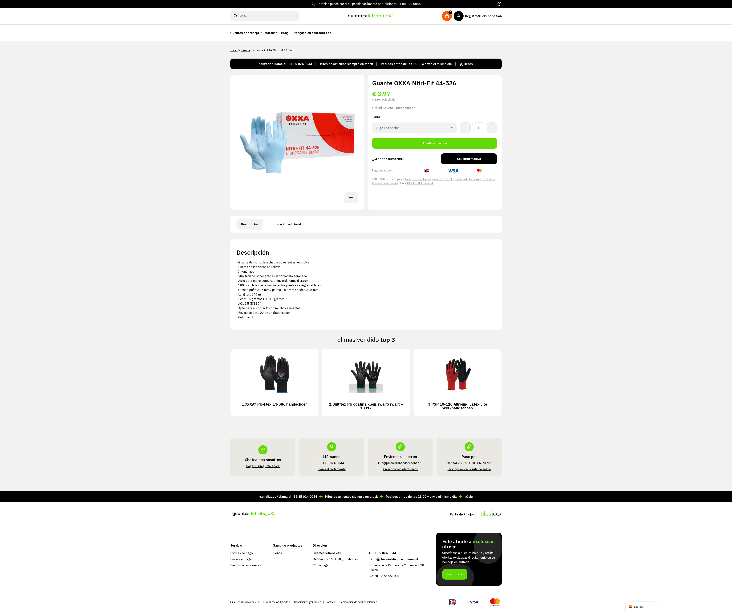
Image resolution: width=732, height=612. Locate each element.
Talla (376, 117)
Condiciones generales (307, 602)
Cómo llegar (321, 565)
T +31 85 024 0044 (382, 553)
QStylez (285, 602)
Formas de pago (241, 553)
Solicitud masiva (469, 159)
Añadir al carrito (434, 143)
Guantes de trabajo (244, 33)
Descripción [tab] (249, 224)
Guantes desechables (418, 179)
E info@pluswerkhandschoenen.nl (393, 559)
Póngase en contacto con (312, 33)
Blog (284, 33)
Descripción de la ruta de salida (469, 469)
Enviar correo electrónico (400, 469)
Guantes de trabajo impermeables (475, 179)
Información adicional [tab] (285, 224)
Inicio (234, 50)
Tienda (245, 50)
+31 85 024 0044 (408, 4)
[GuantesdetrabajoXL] (370, 16)
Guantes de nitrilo (442, 179)
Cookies (330, 602)
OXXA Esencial (424, 183)
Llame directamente (332, 469)
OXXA (410, 183)
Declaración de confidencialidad (358, 602)
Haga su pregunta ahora (263, 466)
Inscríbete (455, 574)
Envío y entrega (241, 559)
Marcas (270, 33)
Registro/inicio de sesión (483, 16)
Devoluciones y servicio (246, 565)
